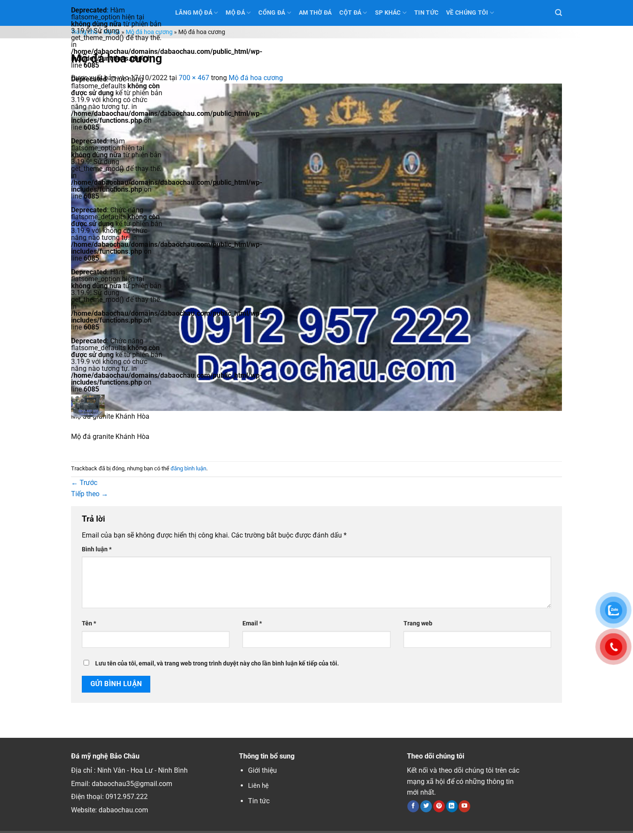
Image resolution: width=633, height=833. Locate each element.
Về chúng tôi (467, 12)
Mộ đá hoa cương (149, 32)
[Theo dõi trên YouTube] (464, 806)
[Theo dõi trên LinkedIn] (452, 806)
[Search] (558, 12)
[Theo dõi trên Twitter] (426, 806)
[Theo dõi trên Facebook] (413, 806)
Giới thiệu (262, 770)
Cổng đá (271, 12)
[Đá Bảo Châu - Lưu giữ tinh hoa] (116, 406)
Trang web (417, 623)
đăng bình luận (188, 468)
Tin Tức (426, 12)
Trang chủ (84, 32)
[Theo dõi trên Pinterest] (439, 806)
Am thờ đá (315, 12)
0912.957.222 (127, 797)
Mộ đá (235, 12)
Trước (84, 483)
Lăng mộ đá (193, 12)
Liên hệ (258, 785)
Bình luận (97, 549)
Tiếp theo (89, 494)
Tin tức (259, 801)
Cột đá (350, 12)
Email (252, 623)
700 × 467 (194, 78)
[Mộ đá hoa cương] (316, 246)
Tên (89, 623)
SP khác (388, 12)
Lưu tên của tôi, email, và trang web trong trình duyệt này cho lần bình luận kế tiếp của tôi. (217, 663)
